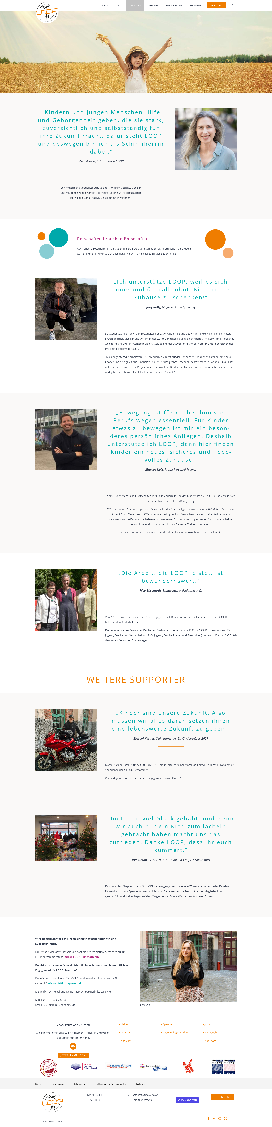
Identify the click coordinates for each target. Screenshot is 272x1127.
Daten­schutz (80, 1083)
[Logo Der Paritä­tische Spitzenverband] (118, 1063)
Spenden (168, 1024)
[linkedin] (231, 1118)
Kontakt (39, 1083)
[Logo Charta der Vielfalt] (153, 1065)
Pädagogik (211, 1032)
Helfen (125, 1024)
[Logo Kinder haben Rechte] (188, 1060)
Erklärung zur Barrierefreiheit (111, 1083)
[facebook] (208, 1118)
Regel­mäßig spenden (175, 1032)
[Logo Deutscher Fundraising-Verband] (48, 1060)
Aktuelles (126, 1041)
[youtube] (214, 1118)
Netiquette (142, 1083)
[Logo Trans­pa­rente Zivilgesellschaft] (83, 1063)
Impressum (58, 1083)
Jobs (207, 1024)
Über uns (126, 1032)
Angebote (210, 1041)
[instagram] (219, 1118)
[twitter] (225, 1118)
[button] (233, 5)
